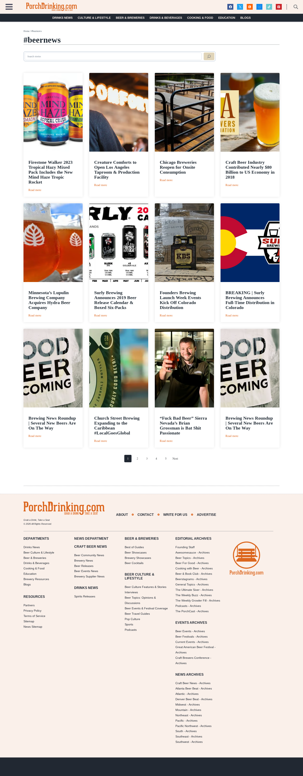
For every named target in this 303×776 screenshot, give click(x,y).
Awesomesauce (185, 552)
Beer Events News (86, 571)
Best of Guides (134, 547)
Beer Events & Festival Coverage (146, 608)
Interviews (131, 592)
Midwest (180, 704)
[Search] (209, 56)
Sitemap (28, 621)
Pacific (179, 720)
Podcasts (131, 629)
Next (175, 458)
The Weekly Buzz (186, 595)
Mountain (181, 710)
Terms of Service (34, 616)
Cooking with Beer (187, 568)
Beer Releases (83, 566)
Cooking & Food (200, 17)
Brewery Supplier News (89, 576)
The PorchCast (185, 611)
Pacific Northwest (186, 726)
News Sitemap (32, 626)
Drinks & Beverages (166, 17)
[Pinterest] (279, 7)
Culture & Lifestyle (94, 17)
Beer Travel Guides (137, 613)
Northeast (181, 715)
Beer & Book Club (186, 573)
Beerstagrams (184, 579)
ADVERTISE (206, 514)
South (179, 731)
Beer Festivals (184, 636)
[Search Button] (293, 7)
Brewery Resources (36, 579)
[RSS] (250, 7)
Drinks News (62, 17)
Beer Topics (183, 557)
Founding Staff (185, 547)
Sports (129, 624)
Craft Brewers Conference (192, 657)
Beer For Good (185, 563)
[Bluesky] (259, 7)
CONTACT (145, 514)
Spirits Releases (84, 596)
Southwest (182, 741)
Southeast (182, 736)
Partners (29, 605)
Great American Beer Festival (194, 647)
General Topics (185, 584)
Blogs (245, 17)
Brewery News (83, 560)
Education (226, 17)
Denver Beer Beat (187, 699)
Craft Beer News (186, 683)
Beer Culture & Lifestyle (38, 552)
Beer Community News (89, 555)
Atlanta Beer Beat (186, 688)
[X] (240, 7)
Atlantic (180, 693)
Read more (34, 190)
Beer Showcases (136, 552)
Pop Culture (132, 619)
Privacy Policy (32, 610)
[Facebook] (230, 7)
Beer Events (183, 631)
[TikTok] (269, 7)
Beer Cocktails (134, 563)
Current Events (185, 642)
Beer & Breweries (130, 17)
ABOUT (122, 514)
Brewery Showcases (138, 557)
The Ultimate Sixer (187, 589)
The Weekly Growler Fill (191, 600)
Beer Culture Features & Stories (145, 587)
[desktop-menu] (9, 6)
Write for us (175, 514)
